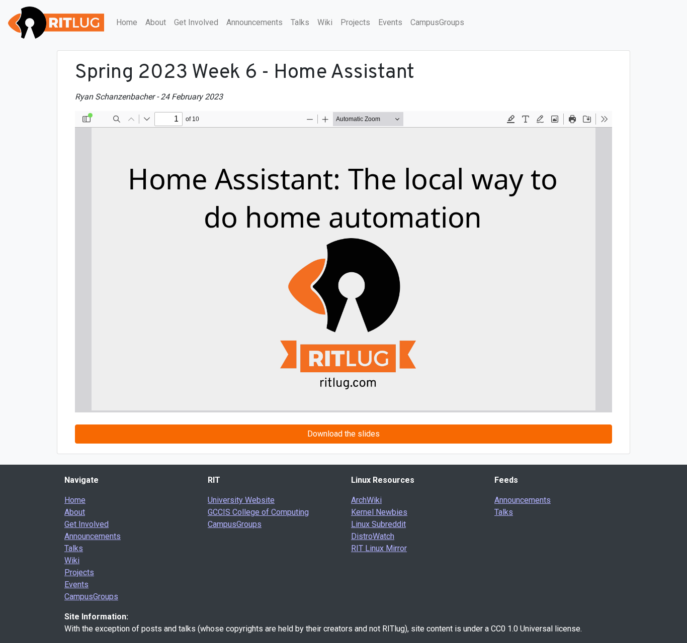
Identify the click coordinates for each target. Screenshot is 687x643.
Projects (355, 22)
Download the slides (343, 434)
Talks (300, 22)
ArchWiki (366, 500)
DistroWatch (372, 536)
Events (390, 22)
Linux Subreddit (378, 524)
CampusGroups (437, 22)
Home (126, 22)
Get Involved (196, 22)
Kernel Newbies (379, 512)
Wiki (324, 22)
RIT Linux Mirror (379, 548)
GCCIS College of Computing (258, 512)
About (155, 22)
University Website (241, 500)
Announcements (254, 22)
